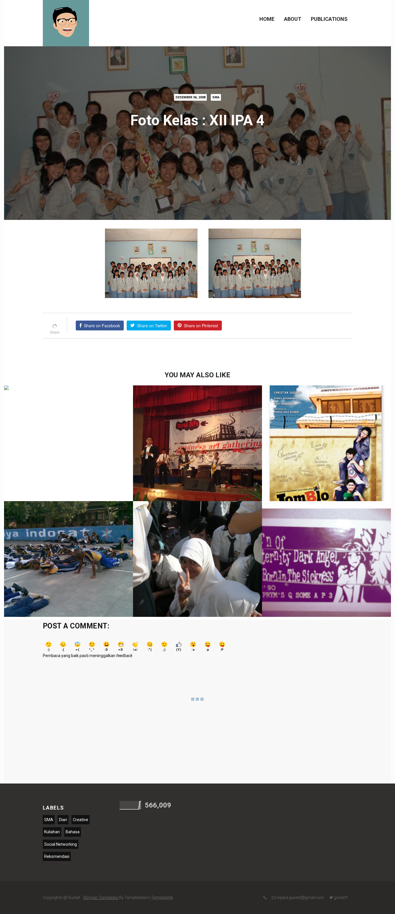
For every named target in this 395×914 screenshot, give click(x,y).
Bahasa (73, 832)
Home (266, 19)
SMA (215, 97)
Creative (80, 819)
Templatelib (162, 897)
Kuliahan (52, 832)
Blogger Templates (101, 897)
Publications (329, 19)
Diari (63, 819)
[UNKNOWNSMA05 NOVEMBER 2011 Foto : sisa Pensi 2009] (197, 450)
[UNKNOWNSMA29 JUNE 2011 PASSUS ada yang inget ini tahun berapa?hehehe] (68, 566)
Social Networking (60, 844)
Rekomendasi (56, 856)
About (292, 19)
